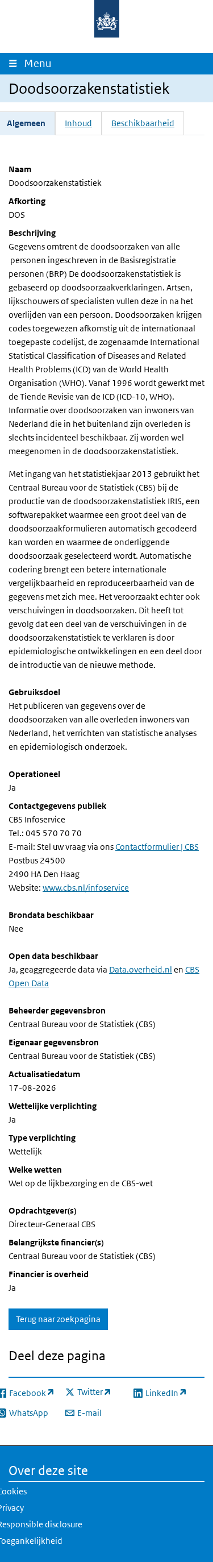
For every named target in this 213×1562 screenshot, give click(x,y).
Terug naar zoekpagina (58, 1319)
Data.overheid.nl (140, 969)
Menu (40, 63)
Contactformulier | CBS (157, 846)
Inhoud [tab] (78, 123)
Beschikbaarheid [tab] (142, 123)
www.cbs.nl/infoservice (86, 887)
